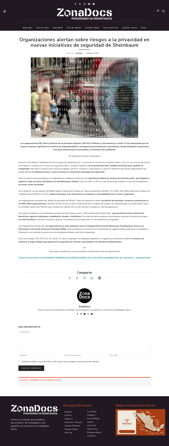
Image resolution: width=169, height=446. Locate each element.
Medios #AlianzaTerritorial (136, 405)
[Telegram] (99, 278)
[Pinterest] (84, 278)
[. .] (32, 410)
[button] (163, 11)
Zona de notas (84, 49)
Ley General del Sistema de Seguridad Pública (101, 162)
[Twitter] (80, 4)
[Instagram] (84, 4)
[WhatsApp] (92, 278)
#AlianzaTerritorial (77, 405)
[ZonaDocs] (84, 295)
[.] (4, 11)
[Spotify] (93, 4)
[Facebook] (75, 4)
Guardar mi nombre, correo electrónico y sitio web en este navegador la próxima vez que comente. (60, 361)
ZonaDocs (79, 53)
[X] (77, 278)
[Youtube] (89, 4)
